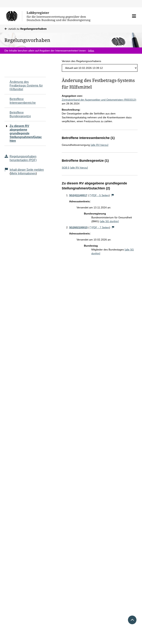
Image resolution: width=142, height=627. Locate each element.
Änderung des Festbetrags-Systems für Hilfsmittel (26, 85)
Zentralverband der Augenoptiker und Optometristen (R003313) (99, 99)
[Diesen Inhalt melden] (113, 195)
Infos (91, 50)
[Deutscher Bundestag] (14, 16)
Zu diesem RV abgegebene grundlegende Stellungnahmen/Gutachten (26, 133)
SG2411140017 (78, 195)
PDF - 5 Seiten (100, 195)
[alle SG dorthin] (109, 221)
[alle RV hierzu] (99, 144)
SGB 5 (65, 167)
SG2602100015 (78, 227)
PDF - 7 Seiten (100, 227)
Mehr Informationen (23, 173)
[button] (134, 16)
